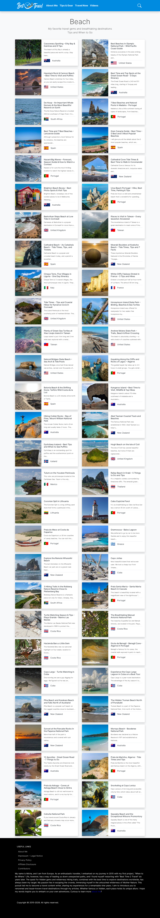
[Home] (30, 5)
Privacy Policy (25, 860)
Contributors (24, 868)
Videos (94, 5)
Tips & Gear (66, 5)
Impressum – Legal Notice (30, 856)
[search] (139, 5)
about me (96, 891)
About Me (52, 5)
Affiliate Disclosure (27, 864)
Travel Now (81, 5)
